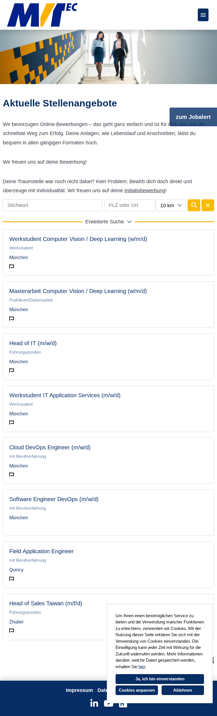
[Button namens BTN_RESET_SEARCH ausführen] (207, 205)
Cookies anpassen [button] (137, 690)
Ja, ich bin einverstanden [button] (160, 678)
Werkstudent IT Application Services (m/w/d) (65, 395)
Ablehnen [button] (182, 690)
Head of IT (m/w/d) (33, 343)
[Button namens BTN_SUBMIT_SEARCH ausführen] (194, 205)
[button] (108, 221)
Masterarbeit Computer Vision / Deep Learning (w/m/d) (78, 291)
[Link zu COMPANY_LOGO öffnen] (42, 15)
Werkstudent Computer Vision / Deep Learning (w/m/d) (78, 239)
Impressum (79, 690)
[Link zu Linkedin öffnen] (94, 703)
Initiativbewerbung (144, 190)
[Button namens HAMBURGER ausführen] (203, 14)
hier (141, 666)
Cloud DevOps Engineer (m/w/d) (50, 447)
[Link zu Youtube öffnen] (108, 703)
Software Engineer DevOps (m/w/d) (54, 499)
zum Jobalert (193, 117)
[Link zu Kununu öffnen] (123, 703)
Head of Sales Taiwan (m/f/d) (45, 603)
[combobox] (170, 205)
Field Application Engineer (41, 551)
